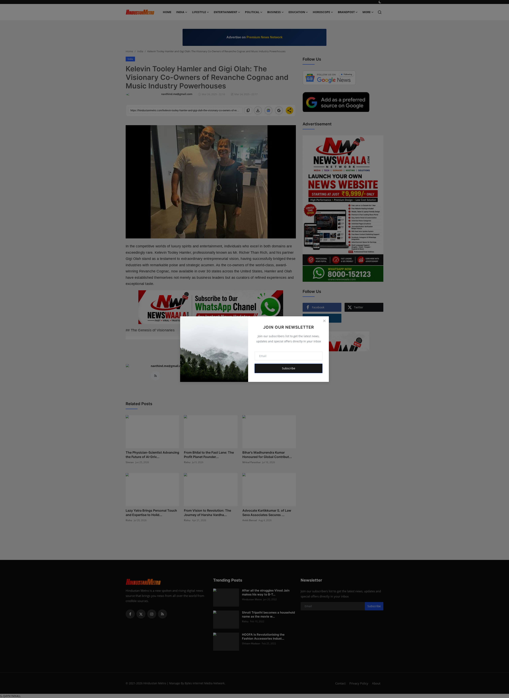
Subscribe (288, 368)
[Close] (324, 320)
